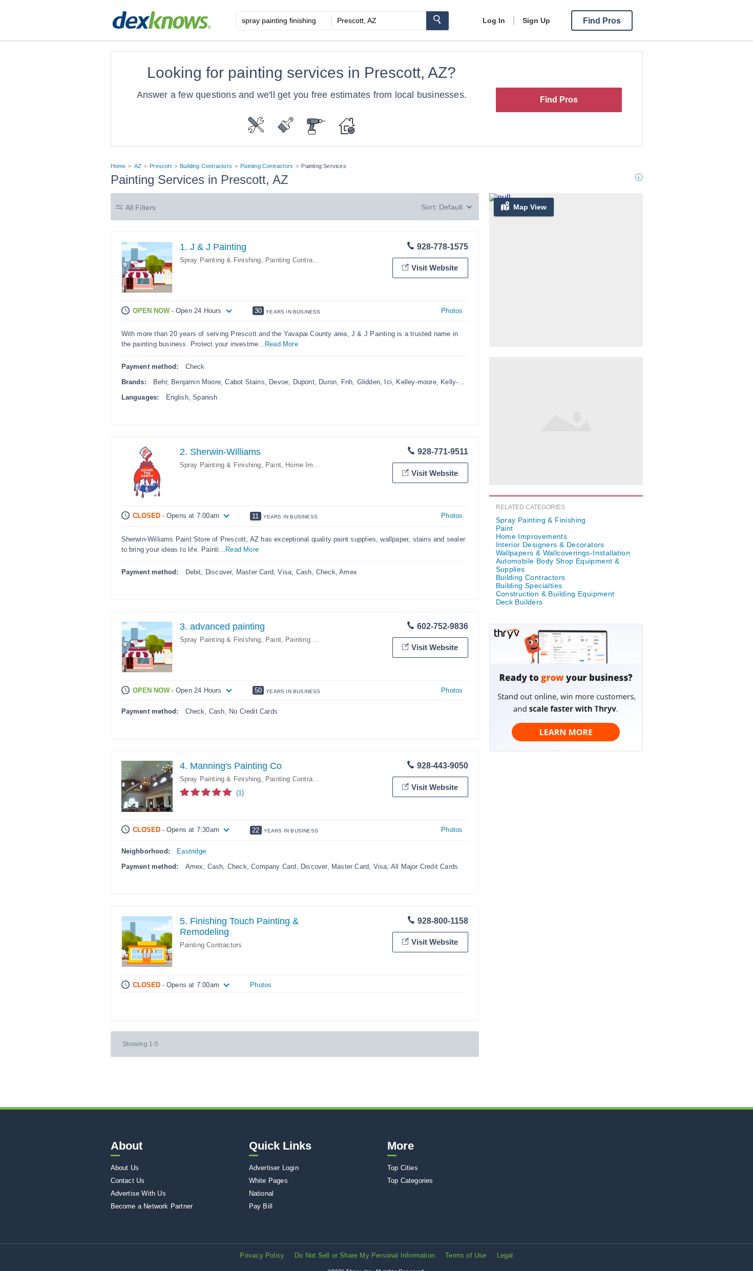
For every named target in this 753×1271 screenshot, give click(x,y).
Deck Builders (519, 602)
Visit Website (434, 267)
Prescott (161, 166)
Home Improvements (317, 465)
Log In (494, 20)
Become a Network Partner (152, 1206)
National (261, 1193)
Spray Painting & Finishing (220, 260)
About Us (125, 1168)
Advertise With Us (138, 1193)
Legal (505, 1255)
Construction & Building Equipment (555, 594)
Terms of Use (465, 1255)
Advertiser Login (274, 1168)
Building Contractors (206, 166)
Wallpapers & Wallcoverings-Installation (563, 553)
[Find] (437, 20)
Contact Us (128, 1180)
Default (451, 207)
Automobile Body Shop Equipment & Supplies (558, 565)
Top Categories (410, 1180)
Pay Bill (261, 1206)
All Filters (141, 207)
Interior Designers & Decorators (550, 544)
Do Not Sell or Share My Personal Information (365, 1255)
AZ (137, 166)
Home (118, 166)
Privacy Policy (262, 1255)
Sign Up (536, 20)
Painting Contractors (266, 166)
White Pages (268, 1180)
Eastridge (191, 851)
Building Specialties (529, 585)
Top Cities (402, 1168)
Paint (273, 465)
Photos (452, 311)
